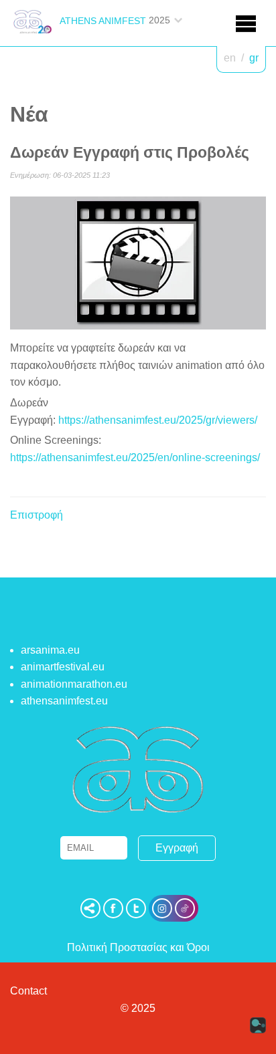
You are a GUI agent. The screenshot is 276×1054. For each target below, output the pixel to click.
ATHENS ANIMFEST (103, 20)
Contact (28, 991)
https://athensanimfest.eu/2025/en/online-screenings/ (135, 457)
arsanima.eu (50, 650)
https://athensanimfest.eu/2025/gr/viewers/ (157, 420)
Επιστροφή (36, 515)
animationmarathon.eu (74, 684)
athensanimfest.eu (64, 700)
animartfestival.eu (63, 666)
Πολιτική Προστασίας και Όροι (138, 947)
